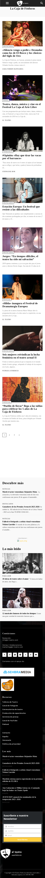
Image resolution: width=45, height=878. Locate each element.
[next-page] (19, 435)
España (5, 784)
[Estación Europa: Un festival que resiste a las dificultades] (22, 190)
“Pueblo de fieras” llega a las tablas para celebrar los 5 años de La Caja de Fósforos (22, 408)
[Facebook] (4, 655)
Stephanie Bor (8, 171)
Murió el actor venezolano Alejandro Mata (19, 492)
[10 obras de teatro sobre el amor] (22, 563)
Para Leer (6, 576)
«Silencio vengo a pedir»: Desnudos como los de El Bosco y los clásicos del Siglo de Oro (22, 52)
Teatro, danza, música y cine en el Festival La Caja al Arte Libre (21, 106)
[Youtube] (36, 655)
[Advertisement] (22, 459)
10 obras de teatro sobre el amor (15, 579)
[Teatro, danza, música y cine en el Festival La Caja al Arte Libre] (22, 88)
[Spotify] (15, 655)
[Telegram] (20, 655)
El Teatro (6, 120)
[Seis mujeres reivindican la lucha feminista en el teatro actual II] (22, 338)
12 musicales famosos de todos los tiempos (19, 613)
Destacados (8, 46)
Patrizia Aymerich (10, 371)
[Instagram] (10, 655)
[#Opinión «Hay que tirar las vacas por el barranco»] (22, 139)
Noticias (6, 299)
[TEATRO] (22, 3)
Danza (6, 100)
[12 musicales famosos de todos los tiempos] (22, 598)
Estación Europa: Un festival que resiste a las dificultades (21, 208)
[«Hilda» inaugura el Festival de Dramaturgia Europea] (22, 287)
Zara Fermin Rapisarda (12, 69)
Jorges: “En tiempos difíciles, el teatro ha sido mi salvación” (20, 258)
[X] (31, 655)
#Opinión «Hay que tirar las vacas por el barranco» (21, 157)
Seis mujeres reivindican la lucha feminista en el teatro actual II (21, 356)
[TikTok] (25, 655)
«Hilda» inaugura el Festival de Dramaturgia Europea (20, 305)
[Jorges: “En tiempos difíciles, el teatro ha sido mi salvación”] (22, 240)
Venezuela (7, 151)
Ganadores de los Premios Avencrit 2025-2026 (20, 507)
